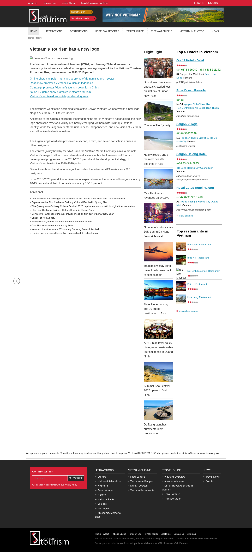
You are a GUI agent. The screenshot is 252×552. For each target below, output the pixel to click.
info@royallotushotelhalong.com (193, 209)
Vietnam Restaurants (142, 490)
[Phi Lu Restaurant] (181, 286)
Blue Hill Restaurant (198, 257)
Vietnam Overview (174, 476)
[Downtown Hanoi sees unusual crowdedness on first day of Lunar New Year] (158, 68)
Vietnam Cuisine (161, 31)
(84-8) (180, 99)
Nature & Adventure (109, 481)
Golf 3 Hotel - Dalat (190, 60)
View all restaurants (187, 310)
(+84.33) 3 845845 (187, 163)
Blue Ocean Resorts (191, 90)
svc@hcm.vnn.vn (185, 146)
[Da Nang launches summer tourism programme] (158, 410)
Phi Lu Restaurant (197, 284)
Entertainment (106, 490)
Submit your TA (78, 12)
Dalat (207, 74)
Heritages (103, 508)
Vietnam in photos (192, 31)
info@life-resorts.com (188, 116)
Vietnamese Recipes (141, 481)
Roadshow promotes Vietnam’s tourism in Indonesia (61, 83)
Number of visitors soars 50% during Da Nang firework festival (65, 229)
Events (209, 481)
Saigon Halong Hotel (191, 154)
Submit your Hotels (80, 18)
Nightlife (103, 485)
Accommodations (174, 481)
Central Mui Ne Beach (194, 107)
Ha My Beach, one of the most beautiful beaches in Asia (62, 221)
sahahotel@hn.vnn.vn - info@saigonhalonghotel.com (192, 178)
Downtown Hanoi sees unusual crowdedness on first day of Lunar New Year (73, 213)
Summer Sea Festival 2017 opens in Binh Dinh (157, 391)
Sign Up (214, 3)
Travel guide (135, 31)
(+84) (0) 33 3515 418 (189, 197)
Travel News (213, 476)
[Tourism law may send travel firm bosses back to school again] (158, 251)
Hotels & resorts (107, 31)
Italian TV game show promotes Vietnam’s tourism (60, 92)
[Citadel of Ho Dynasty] (158, 111)
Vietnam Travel (143, 538)
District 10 (204, 137)
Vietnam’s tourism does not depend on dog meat (59, 96)
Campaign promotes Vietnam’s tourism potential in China (64, 87)
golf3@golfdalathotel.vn (189, 82)
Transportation (172, 498)
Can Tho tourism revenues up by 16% (52, 225)
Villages (102, 503)
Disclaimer (166, 534)
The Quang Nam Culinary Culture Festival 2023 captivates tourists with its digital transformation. (84, 206)
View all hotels (184, 215)
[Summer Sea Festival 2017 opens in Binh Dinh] (158, 372)
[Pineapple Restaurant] (181, 246)
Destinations (78, 31)
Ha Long (181, 167)
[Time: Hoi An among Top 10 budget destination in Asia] (158, 290)
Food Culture (137, 476)
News (215, 31)
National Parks (106, 499)
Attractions (54, 31)
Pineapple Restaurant (199, 244)
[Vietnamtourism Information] (48, 15)
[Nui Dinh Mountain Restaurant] (181, 273)
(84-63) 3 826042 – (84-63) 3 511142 (198, 69)
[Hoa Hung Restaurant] (181, 299)
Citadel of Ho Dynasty (43, 217)
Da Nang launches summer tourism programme (155, 429)
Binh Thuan (212, 107)
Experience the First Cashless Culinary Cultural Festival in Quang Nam (70, 202)
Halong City (193, 167)
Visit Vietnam (181, 543)
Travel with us (172, 494)
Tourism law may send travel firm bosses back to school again (65, 233)
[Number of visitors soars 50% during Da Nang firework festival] (158, 213)
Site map (191, 534)
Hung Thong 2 (189, 201)
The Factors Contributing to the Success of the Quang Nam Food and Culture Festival (78, 198)
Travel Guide (171, 470)
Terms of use (134, 534)
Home (33, 31)
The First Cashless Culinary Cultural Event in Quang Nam (63, 210)
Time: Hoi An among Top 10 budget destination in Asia (156, 309)
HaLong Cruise (118, 534)
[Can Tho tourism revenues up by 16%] (158, 179)
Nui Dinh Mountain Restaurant (203, 270)
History (102, 494)
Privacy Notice (151, 534)
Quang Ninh (206, 167)
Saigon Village (186, 124)
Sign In (199, 3)
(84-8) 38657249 (186, 133)
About (106, 534)
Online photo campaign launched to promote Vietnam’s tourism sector (72, 78)
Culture (102, 476)
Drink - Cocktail (139, 485)
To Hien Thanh (189, 137)
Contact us (179, 534)
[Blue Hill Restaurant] (181, 260)
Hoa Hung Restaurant (199, 297)
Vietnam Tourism (112, 538)
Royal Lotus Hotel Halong (195, 187)
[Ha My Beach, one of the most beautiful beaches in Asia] (158, 140)
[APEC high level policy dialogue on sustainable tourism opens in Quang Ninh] (158, 329)
